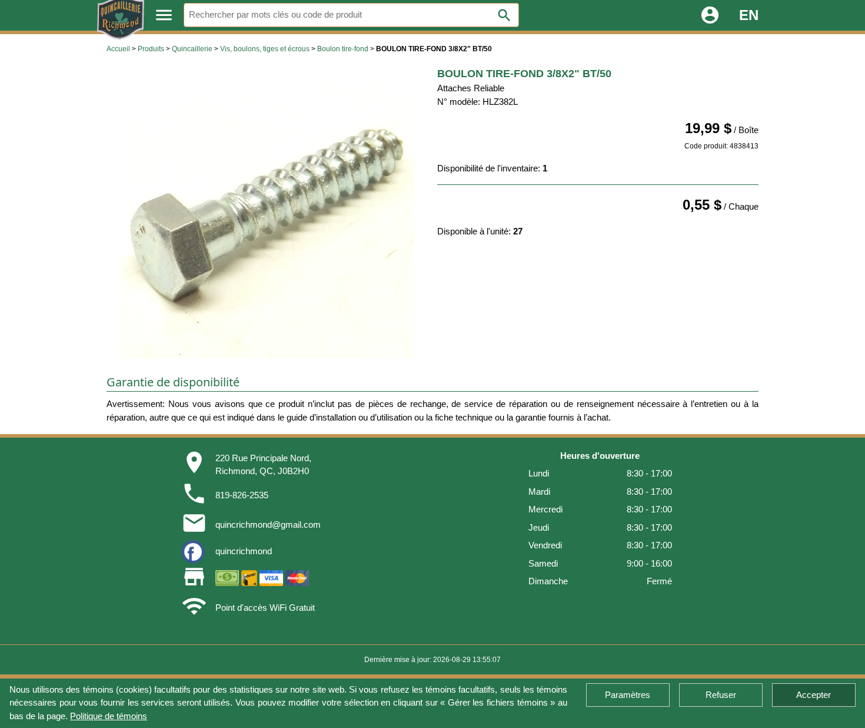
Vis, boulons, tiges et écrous (265, 49)
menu (164, 15)
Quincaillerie (192, 49)
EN (748, 15)
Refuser (721, 695)
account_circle (710, 15)
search (504, 15)
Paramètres (627, 695)
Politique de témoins (108, 716)
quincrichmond (243, 551)
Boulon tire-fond (342, 49)
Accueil (118, 49)
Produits (151, 49)
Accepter (813, 695)
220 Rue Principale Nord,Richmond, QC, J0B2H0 (263, 464)
